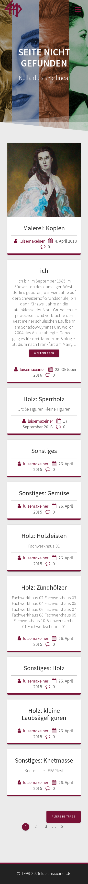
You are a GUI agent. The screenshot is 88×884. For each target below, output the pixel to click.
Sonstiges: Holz (44, 668)
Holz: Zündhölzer (44, 587)
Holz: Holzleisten (44, 536)
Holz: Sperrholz (44, 399)
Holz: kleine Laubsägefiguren (44, 714)
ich (44, 271)
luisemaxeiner (32, 241)
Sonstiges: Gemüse (44, 493)
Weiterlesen (44, 353)
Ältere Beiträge (63, 816)
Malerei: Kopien (44, 228)
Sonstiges (44, 451)
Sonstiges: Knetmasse (44, 760)
